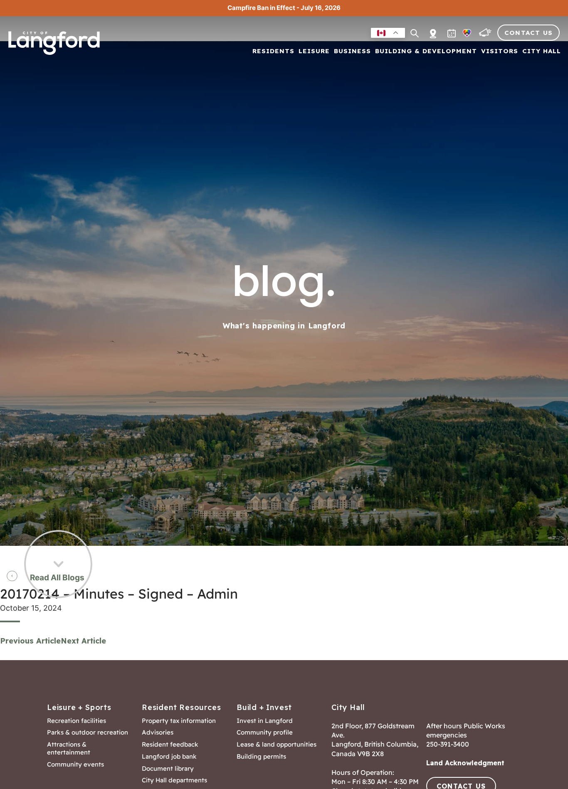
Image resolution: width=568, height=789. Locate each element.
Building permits (261, 756)
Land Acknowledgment (465, 763)
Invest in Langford (265, 721)
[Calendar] (452, 35)
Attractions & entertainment (68, 748)
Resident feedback (170, 744)
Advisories (157, 732)
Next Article (83, 641)
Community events (75, 764)
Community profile (265, 732)
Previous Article (30, 641)
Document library (168, 768)
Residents (273, 51)
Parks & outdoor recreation (87, 732)
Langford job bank (169, 756)
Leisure (314, 51)
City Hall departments (174, 780)
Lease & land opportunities (276, 744)
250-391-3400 (447, 744)
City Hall (541, 51)
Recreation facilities (76, 721)
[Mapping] (433, 29)
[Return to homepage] (54, 46)
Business (352, 51)
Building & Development (426, 51)
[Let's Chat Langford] (486, 34)
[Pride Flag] (468, 35)
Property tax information (179, 721)
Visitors (499, 51)
